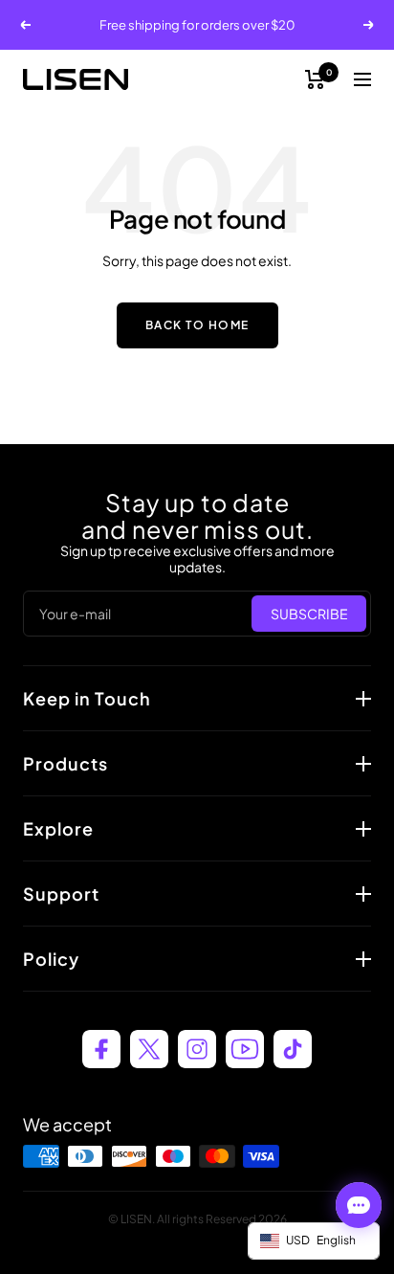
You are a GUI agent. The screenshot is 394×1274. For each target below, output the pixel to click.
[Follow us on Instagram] (197, 1049)
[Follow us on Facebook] (101, 1049)
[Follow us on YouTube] (245, 1049)
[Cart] (315, 79)
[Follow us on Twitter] (149, 1049)
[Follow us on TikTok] (293, 1049)
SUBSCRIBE (309, 613)
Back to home (197, 325)
